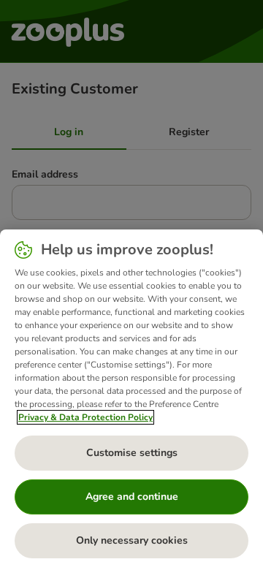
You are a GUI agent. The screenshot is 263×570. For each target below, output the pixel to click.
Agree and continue (131, 496)
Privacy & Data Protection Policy (85, 417)
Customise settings (132, 453)
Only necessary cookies (132, 540)
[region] (131, 399)
